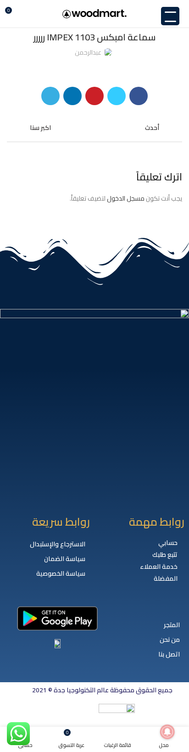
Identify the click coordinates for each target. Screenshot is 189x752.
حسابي (168, 543)
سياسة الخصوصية (60, 573)
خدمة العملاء (159, 566)
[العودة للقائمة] (94, 128)
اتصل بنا (169, 654)
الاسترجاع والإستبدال (57, 544)
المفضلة (166, 578)
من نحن (170, 639)
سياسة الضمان (64, 559)
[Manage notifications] (167, 731)
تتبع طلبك (165, 555)
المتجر (172, 625)
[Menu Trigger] (170, 16)
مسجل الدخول (126, 198)
